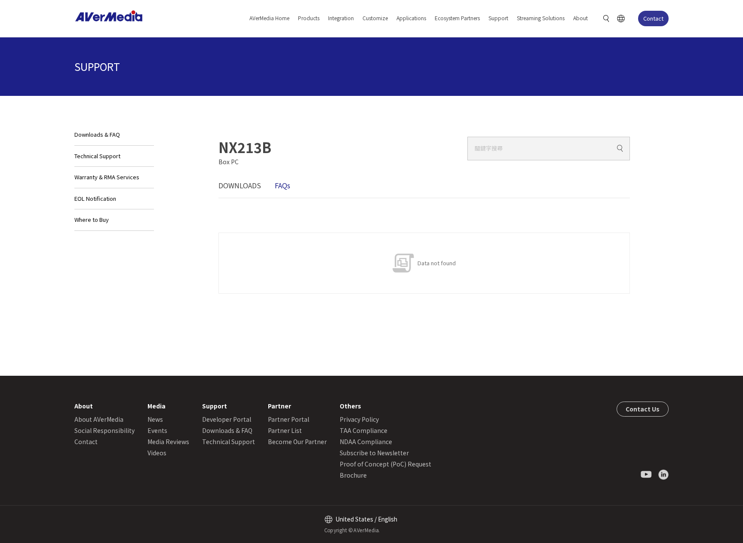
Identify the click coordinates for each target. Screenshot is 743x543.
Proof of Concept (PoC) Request (385, 464)
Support (498, 17)
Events (157, 430)
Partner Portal (288, 419)
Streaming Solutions (541, 17)
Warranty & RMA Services (106, 177)
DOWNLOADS (239, 185)
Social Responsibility (104, 430)
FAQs (282, 185)
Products (308, 17)
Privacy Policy (359, 419)
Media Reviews (168, 441)
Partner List (285, 430)
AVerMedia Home (269, 17)
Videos (156, 452)
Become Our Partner (297, 441)
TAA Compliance (363, 430)
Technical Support (97, 156)
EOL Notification (95, 198)
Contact (653, 18)
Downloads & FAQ (97, 134)
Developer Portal (226, 419)
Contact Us (643, 409)
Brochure (353, 475)
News (155, 419)
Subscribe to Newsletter (374, 452)
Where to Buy (91, 219)
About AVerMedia (98, 419)
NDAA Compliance (366, 441)
